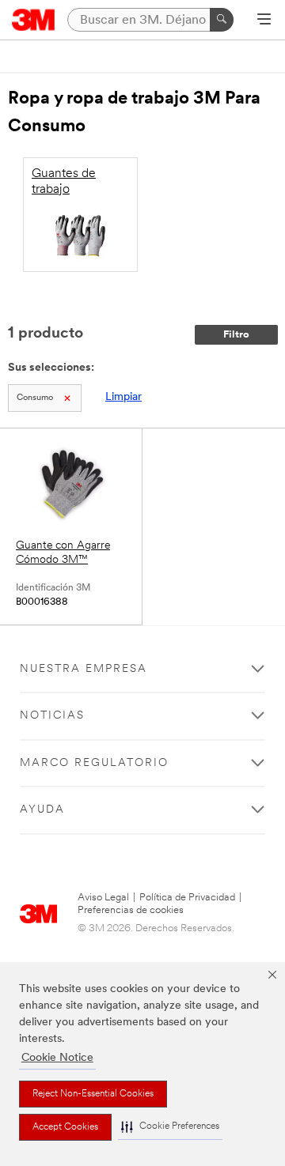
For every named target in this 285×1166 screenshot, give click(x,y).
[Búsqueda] (222, 20)
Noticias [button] (52, 716)
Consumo (35, 398)
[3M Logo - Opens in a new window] (33, 20)
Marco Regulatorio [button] (94, 763)
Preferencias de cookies (131, 910)
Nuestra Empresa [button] (83, 669)
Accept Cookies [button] (65, 1127)
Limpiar (123, 397)
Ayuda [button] (42, 810)
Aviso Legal (103, 897)
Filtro (236, 335)
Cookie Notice (57, 1058)
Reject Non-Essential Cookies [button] (93, 1094)
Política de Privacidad (187, 897)
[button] (170, 1127)
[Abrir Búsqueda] (264, 20)
